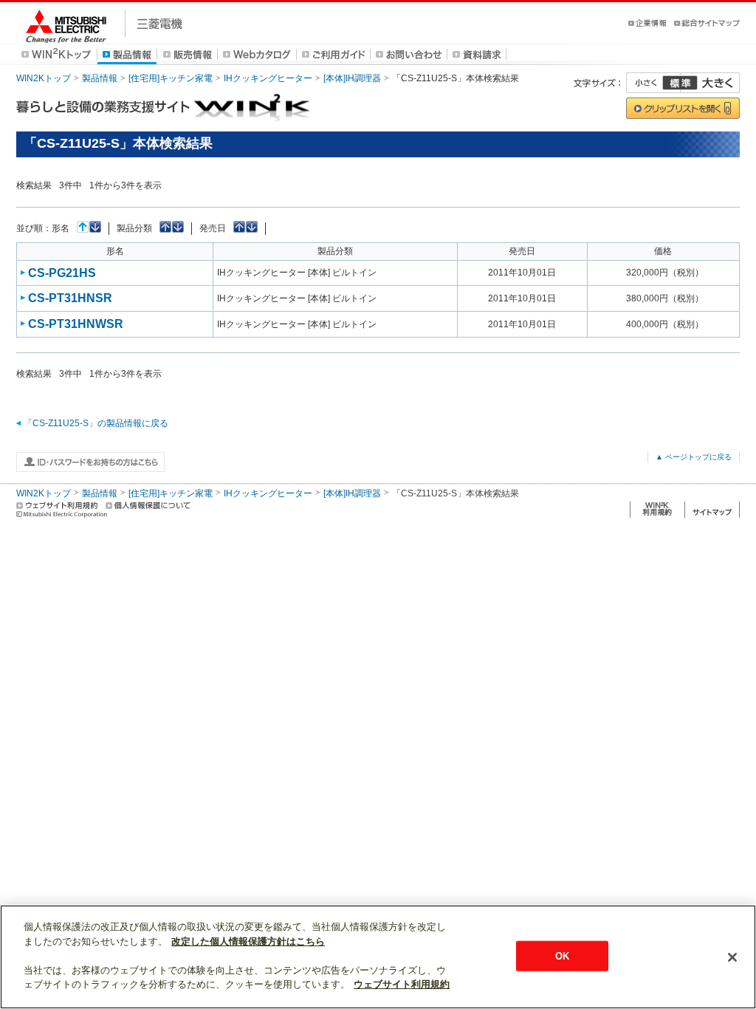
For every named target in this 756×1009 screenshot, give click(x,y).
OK (562, 955)
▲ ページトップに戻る (694, 457)
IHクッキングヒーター (268, 78)
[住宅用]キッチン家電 (170, 78)
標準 (680, 82)
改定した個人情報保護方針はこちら (248, 941)
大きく (710, 82)
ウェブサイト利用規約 (402, 984)
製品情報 (99, 78)
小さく (653, 82)
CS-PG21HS (62, 273)
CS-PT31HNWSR (75, 324)
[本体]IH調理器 (352, 78)
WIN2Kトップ (43, 78)
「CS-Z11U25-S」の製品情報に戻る (96, 423)
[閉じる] (732, 957)
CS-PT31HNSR (70, 298)
